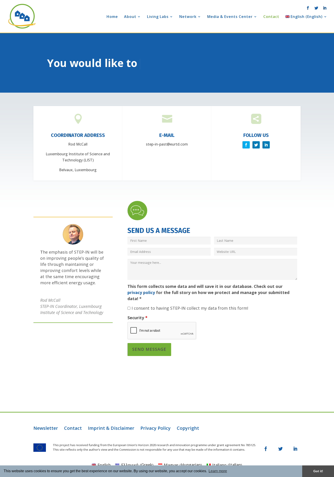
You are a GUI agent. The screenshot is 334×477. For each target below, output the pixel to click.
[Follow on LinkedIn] (266, 144)
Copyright (188, 428)
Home (112, 17)
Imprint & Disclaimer (111, 428)
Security (137, 317)
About (130, 17)
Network (188, 17)
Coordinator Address (78, 135)
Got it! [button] (318, 471)
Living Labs (158, 17)
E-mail (166, 135)
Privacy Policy (155, 428)
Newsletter (45, 428)
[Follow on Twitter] (246, 144)
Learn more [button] (218, 471)
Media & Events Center (230, 17)
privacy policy (141, 292)
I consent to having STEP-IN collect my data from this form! (189, 308)
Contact (271, 17)
